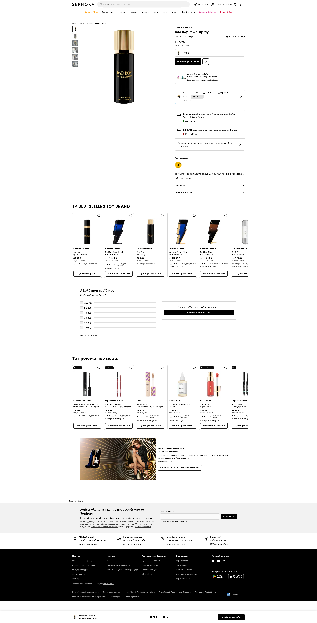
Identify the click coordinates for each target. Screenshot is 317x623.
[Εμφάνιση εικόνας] (75, 29)
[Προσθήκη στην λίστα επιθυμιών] (99, 216)
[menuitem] (201, 4)
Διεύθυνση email (167, 511)
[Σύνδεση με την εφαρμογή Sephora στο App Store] (236, 576)
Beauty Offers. (108, 584)
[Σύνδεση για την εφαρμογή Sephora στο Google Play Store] (219, 576)
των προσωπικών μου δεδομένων (104, 527)
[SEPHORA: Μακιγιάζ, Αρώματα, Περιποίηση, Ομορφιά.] (83, 4)
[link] (199, 312)
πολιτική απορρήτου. (143, 527)
